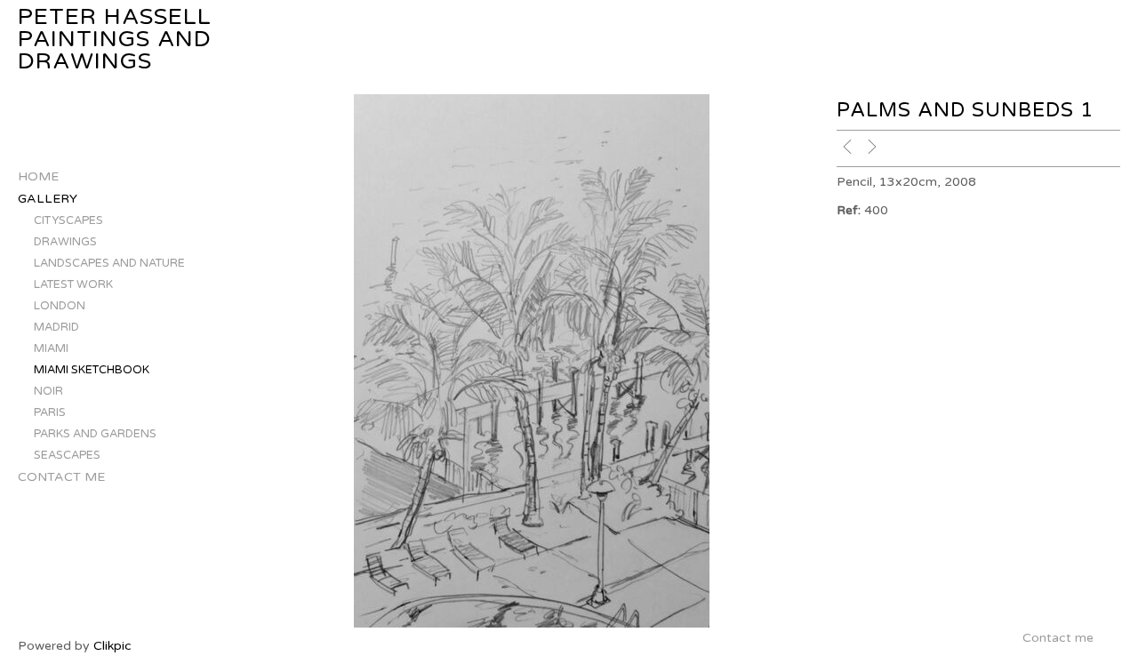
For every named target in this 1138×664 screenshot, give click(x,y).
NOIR (48, 391)
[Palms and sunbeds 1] (532, 361)
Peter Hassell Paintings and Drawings (115, 40)
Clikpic (112, 645)
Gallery (47, 198)
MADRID (56, 327)
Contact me (61, 476)
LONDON (59, 306)
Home (38, 176)
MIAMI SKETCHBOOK (91, 370)
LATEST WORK (73, 284)
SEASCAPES (67, 455)
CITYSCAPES (68, 220)
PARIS (50, 412)
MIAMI (51, 348)
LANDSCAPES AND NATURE (109, 263)
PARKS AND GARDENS (95, 434)
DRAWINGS (65, 242)
